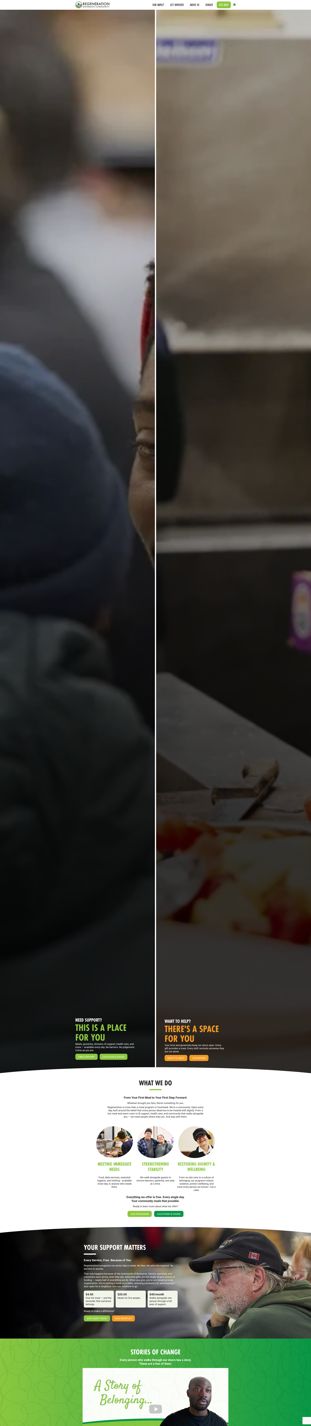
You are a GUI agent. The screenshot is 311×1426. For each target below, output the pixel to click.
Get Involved (177, 5)
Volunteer (199, 1058)
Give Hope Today (97, 1318)
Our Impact (158, 5)
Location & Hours (114, 1056)
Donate (209, 5)
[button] (155, 1409)
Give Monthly (123, 1318)
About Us (194, 5)
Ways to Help (176, 1058)
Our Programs (139, 1213)
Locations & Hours (169, 1213)
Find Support (86, 1056)
